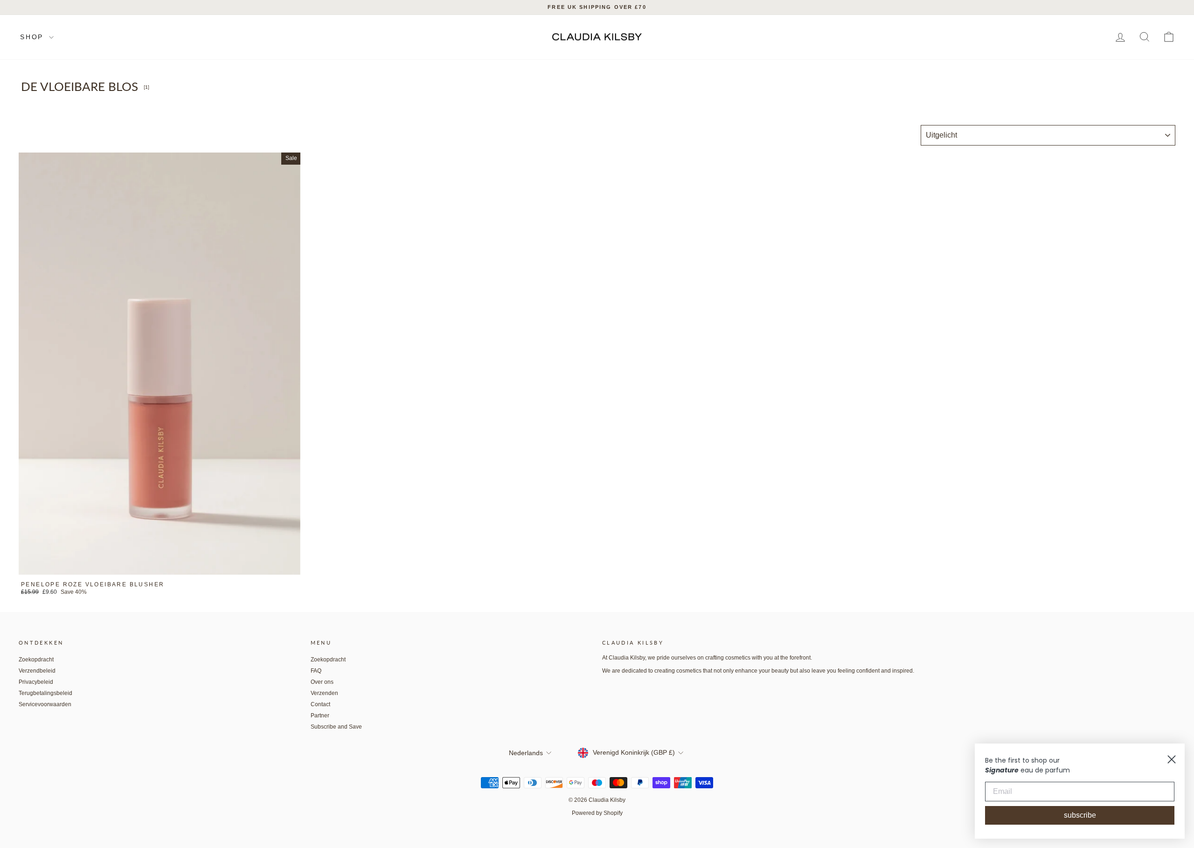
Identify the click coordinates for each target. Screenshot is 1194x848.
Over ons (322, 682)
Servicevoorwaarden (45, 704)
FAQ (316, 670)
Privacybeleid (36, 682)
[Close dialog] (1171, 759)
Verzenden (324, 693)
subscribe (1080, 815)
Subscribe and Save (336, 726)
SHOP (33, 37)
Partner (320, 715)
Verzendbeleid (37, 670)
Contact (320, 704)
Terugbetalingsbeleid (45, 693)
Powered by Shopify (597, 813)
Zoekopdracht (36, 659)
